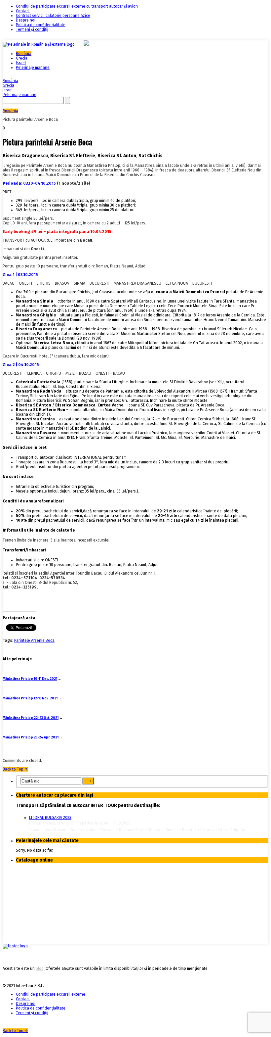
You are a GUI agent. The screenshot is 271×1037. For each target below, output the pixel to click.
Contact (23, 11)
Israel (21, 63)
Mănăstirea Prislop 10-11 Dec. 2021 (30, 679)
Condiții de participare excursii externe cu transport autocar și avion (77, 6)
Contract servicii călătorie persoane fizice (53, 15)
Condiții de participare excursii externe (50, 994)
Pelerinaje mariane (33, 67)
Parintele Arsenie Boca (34, 640)
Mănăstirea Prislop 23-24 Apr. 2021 (30, 737)
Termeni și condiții (32, 29)
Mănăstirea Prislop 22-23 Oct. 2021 (30, 718)
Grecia (21, 58)
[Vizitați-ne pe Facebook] (15, 946)
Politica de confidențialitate (40, 25)
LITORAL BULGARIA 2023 (50, 817)
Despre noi (25, 20)
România (23, 53)
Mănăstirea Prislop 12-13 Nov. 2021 (30, 698)
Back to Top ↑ (15, 769)
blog (40, 968)
